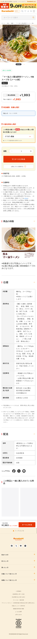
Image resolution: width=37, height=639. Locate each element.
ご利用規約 (18, 591)
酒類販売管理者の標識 (18, 608)
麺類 (12, 23)
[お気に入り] (25, 11)
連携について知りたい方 (9, 580)
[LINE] (20, 545)
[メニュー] (33, 11)
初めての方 (5, 555)
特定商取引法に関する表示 (18, 597)
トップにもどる (19, 530)
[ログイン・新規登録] (28, 11)
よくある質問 (18, 611)
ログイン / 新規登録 (17, 11)
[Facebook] (11, 545)
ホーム (3, 23)
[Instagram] (25, 545)
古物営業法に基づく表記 (19, 594)
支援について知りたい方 (9, 574)
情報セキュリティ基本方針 (18, 605)
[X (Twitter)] (16, 545)
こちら (26, 198)
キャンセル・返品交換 (18, 600)
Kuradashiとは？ (31, 1)
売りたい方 (5, 561)
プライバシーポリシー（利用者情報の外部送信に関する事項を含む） (18, 602)
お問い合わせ (18, 614)
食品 (8, 23)
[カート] (31, 11)
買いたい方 (5, 567)
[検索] (22, 11)
